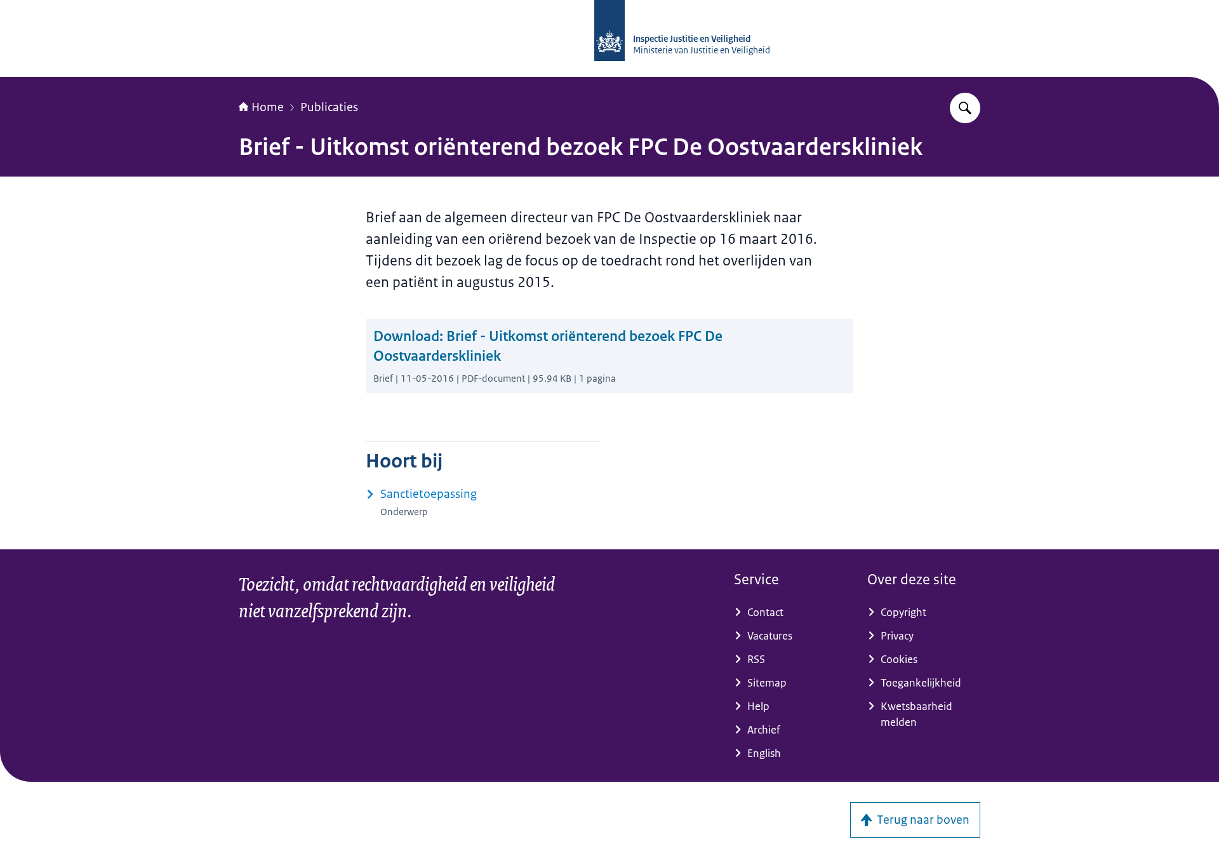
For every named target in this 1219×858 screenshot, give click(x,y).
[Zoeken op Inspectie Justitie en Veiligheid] (965, 108)
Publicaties (329, 107)
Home (267, 107)
